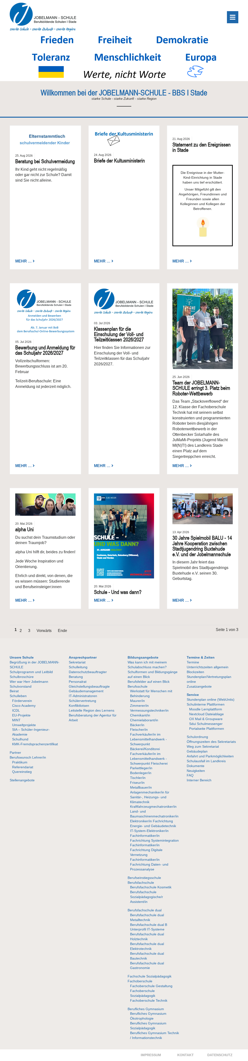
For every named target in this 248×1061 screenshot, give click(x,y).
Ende (62, 631)
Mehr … (23, 260)
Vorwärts (44, 631)
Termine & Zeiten (201, 657)
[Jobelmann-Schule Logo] (43, 30)
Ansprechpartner (83, 657)
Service (193, 695)
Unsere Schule (22, 657)
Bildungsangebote (143, 657)
